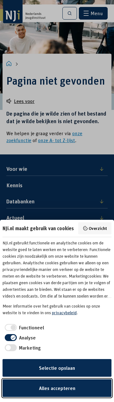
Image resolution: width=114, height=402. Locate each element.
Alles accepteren (57, 388)
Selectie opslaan (57, 367)
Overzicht (98, 228)
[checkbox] (23, 327)
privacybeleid (64, 312)
